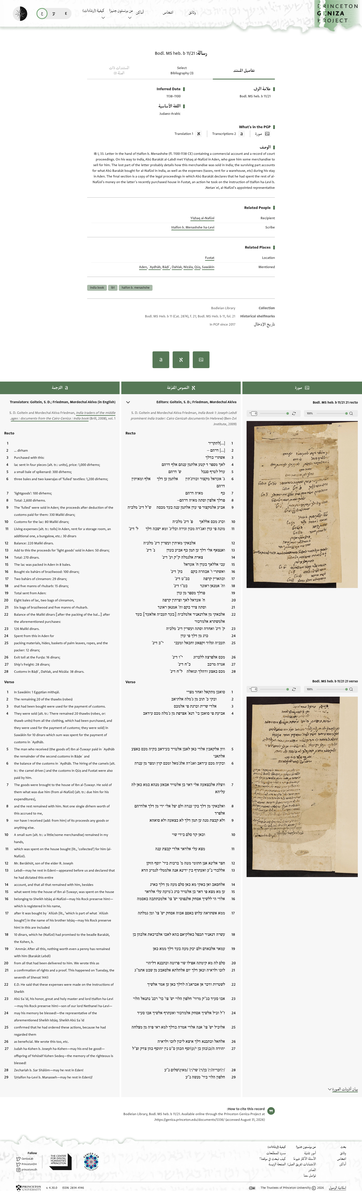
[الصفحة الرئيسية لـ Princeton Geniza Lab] (88, 1161)
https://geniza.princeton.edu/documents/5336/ (190, 1120)
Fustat (209, 258)
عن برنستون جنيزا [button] (121, 11)
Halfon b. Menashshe (136, 288)
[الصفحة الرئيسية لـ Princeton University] (28, 1188)
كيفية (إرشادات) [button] (93, 11)
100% (310, 413)
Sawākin (208, 267)
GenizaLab (27, 1158)
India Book (97, 288)
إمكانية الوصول (337, 1188)
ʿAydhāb (155, 267)
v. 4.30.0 (51, 1188)
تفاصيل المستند (244, 71)
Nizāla (188, 267)
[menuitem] (201, 14)
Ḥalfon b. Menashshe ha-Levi (192, 227)
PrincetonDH (29, 1164)
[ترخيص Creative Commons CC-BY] (252, 1188)
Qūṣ (197, 267)
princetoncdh (29, 1169)
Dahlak (177, 267)
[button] (338, 16)
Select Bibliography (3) (182, 70)
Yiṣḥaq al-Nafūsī (202, 218)
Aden (143, 267)
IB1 (113, 288)
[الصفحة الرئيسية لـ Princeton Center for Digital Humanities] (57, 1161)
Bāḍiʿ (166, 267)
